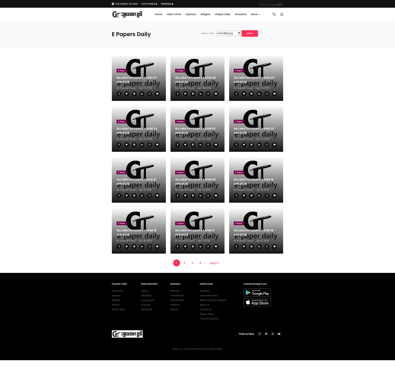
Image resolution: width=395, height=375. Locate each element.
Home (158, 14)
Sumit (250, 33)
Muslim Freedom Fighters (213, 300)
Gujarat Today (128, 88)
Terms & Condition (209, 318)
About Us (204, 304)
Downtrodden (177, 300)
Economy (146, 304)
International (176, 295)
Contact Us (205, 309)
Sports (144, 291)
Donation (241, 14)
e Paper (121, 71)
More (254, 14)
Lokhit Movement (209, 295)
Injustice (191, 14)
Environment (147, 300)
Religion (206, 14)
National (174, 291)
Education (146, 295)
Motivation (146, 309)
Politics (116, 304)
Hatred (173, 309)
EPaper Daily (222, 14)
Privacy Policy (207, 314)
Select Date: (207, 33)
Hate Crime (174, 14)
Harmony (175, 304)
